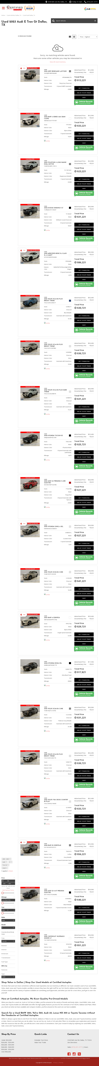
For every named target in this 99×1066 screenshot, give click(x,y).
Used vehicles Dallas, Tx (14, 15)
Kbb (76, 9)
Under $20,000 (6, 1040)
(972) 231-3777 (77, 1047)
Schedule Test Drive (41, 1040)
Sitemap (61, 1062)
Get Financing (84, 88)
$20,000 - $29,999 (7, 1042)
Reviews (90, 9)
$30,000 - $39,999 (7, 1045)
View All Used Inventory (58, 62)
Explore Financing (75, 150)
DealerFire (44, 1058)
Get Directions (72, 1042)
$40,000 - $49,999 (7, 1047)
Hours (86, 1047)
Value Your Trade (84, 93)
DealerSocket (57, 1058)
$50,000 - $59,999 (7, 1049)
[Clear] (10, 871)
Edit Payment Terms (8, 890)
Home (3, 15)
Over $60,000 (6, 1052)
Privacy (55, 1062)
